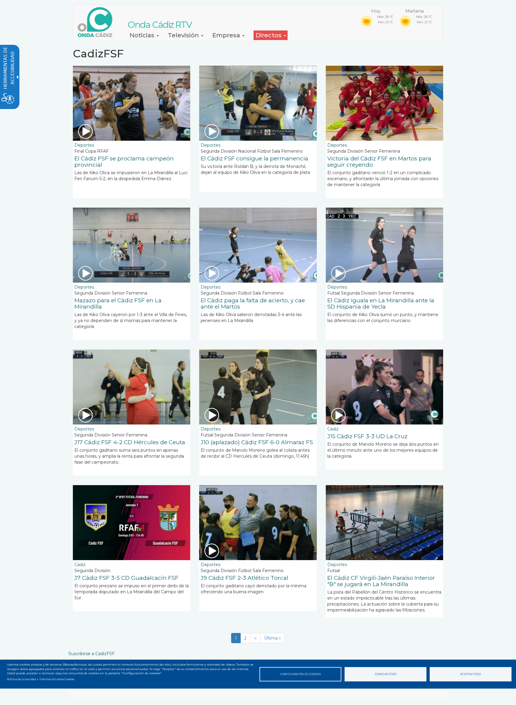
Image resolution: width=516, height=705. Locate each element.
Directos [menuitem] (269, 35)
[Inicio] (97, 22)
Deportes (84, 145)
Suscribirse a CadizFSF (91, 653)
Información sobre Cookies (56, 679)
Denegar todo (386, 674)
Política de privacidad (21, 679)
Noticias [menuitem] (143, 35)
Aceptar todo (470, 674)
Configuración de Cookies (300, 674)
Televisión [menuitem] (184, 35)
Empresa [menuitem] (227, 35)
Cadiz (333, 429)
